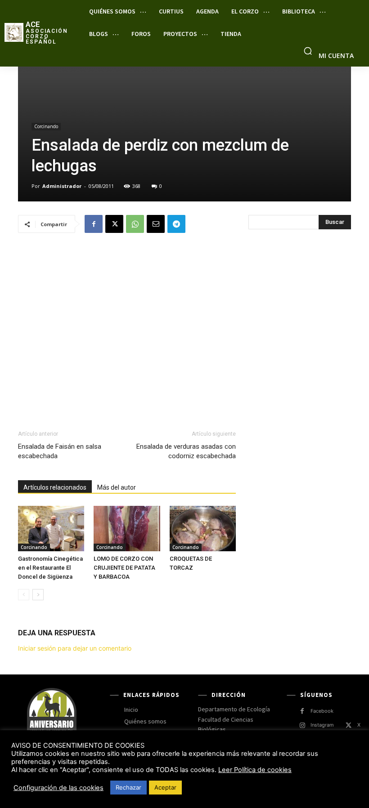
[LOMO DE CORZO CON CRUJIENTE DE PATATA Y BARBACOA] (127, 528)
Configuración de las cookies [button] (59, 788)
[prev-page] (23, 594)
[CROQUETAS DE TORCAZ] (203, 528)
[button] (307, 50)
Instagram (322, 725)
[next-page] (38, 594)
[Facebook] (94, 224)
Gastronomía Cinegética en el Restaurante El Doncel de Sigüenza (50, 567)
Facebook (321, 711)
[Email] (156, 224)
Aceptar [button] (165, 787)
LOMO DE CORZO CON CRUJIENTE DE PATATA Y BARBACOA (124, 567)
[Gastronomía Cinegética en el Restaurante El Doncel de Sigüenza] (51, 528)
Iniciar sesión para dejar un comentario (74, 648)
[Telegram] (176, 224)
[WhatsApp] (135, 224)
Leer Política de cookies (255, 770)
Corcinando (46, 126)
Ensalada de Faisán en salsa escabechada (59, 451)
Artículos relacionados (54, 487)
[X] (114, 224)
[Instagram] (302, 725)
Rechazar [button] (128, 787)
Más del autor (116, 487)
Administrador (61, 186)
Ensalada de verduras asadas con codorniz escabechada (186, 451)
